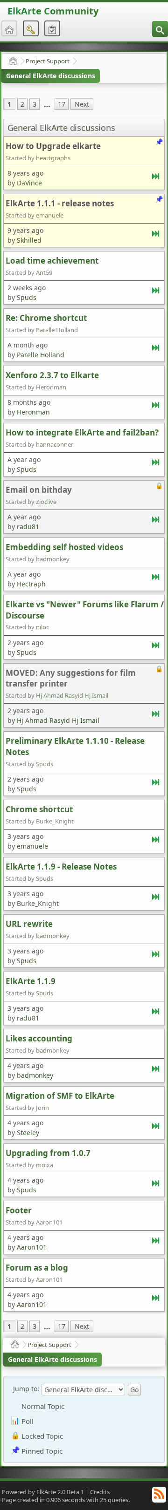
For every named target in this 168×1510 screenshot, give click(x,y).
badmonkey (53, 559)
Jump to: (26, 1388)
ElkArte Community (52, 11)
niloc (42, 627)
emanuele (49, 215)
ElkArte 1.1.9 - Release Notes (61, 866)
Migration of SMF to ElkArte (60, 1095)
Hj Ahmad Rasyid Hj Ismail (72, 695)
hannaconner (54, 444)
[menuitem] (160, 29)
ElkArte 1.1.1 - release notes (60, 203)
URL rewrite (29, 923)
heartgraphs (53, 158)
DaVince (29, 182)
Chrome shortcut (39, 809)
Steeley (28, 1132)
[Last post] (156, 178)
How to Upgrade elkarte (53, 146)
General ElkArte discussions (50, 75)
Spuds (26, 297)
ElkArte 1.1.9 (31, 981)
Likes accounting (39, 1038)
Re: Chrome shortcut (46, 318)
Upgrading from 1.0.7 (48, 1153)
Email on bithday (39, 489)
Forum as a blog (37, 1267)
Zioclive (46, 501)
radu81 (28, 526)
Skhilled (29, 240)
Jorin (42, 1107)
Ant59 (44, 272)
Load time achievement (52, 260)
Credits (100, 1492)
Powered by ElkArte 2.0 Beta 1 (43, 1492)
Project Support (48, 61)
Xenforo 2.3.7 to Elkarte (52, 375)
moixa (44, 1165)
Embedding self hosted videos (64, 547)
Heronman (51, 387)
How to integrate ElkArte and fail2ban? (82, 432)
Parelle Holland (57, 330)
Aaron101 (49, 1222)
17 (61, 104)
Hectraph (31, 583)
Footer (19, 1210)
